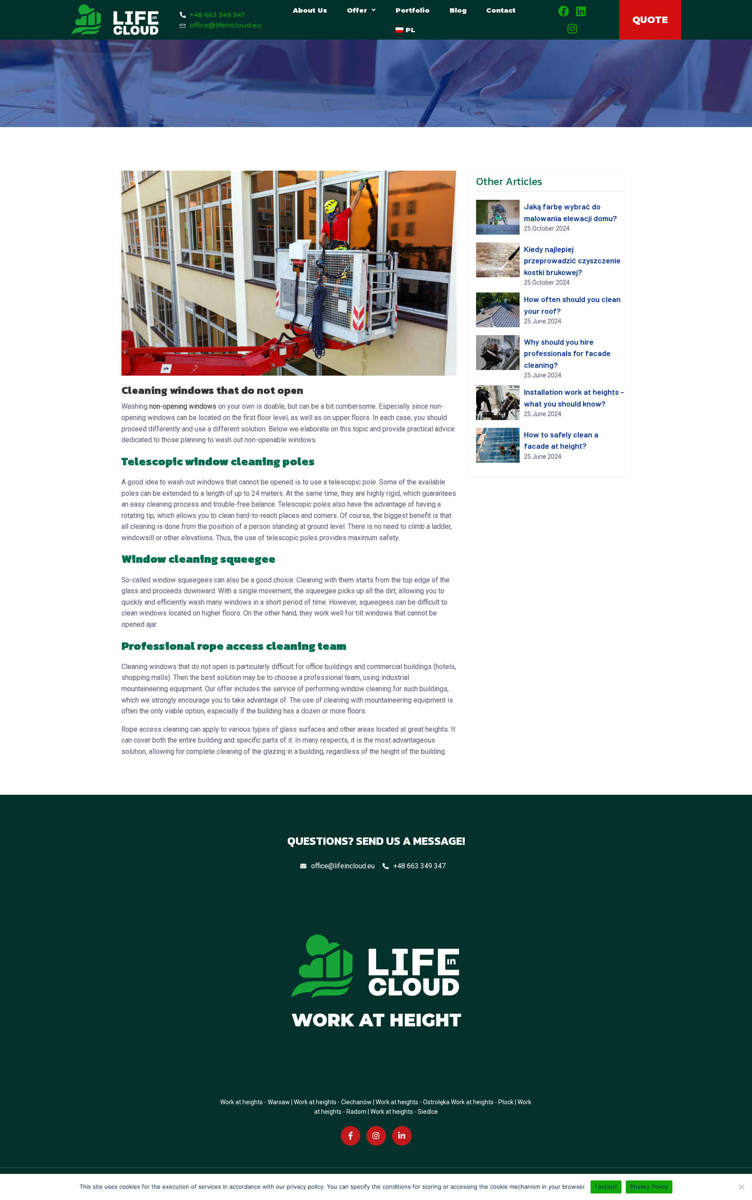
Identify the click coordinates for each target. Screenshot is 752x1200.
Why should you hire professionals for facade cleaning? (567, 353)
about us (310, 10)
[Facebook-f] (350, 1136)
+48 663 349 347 (419, 866)
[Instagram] (572, 28)
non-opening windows (182, 406)
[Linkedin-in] (402, 1136)
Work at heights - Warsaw (255, 1102)
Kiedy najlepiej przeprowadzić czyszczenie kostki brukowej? (572, 260)
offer (357, 10)
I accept (606, 1186)
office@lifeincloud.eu (343, 866)
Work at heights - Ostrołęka (413, 1102)
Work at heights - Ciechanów (333, 1102)
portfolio (413, 10)
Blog (458, 10)
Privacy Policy (649, 1186)
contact (501, 10)
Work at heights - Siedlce (404, 1111)
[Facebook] (563, 11)
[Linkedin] (581, 11)
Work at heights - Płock (482, 1102)
